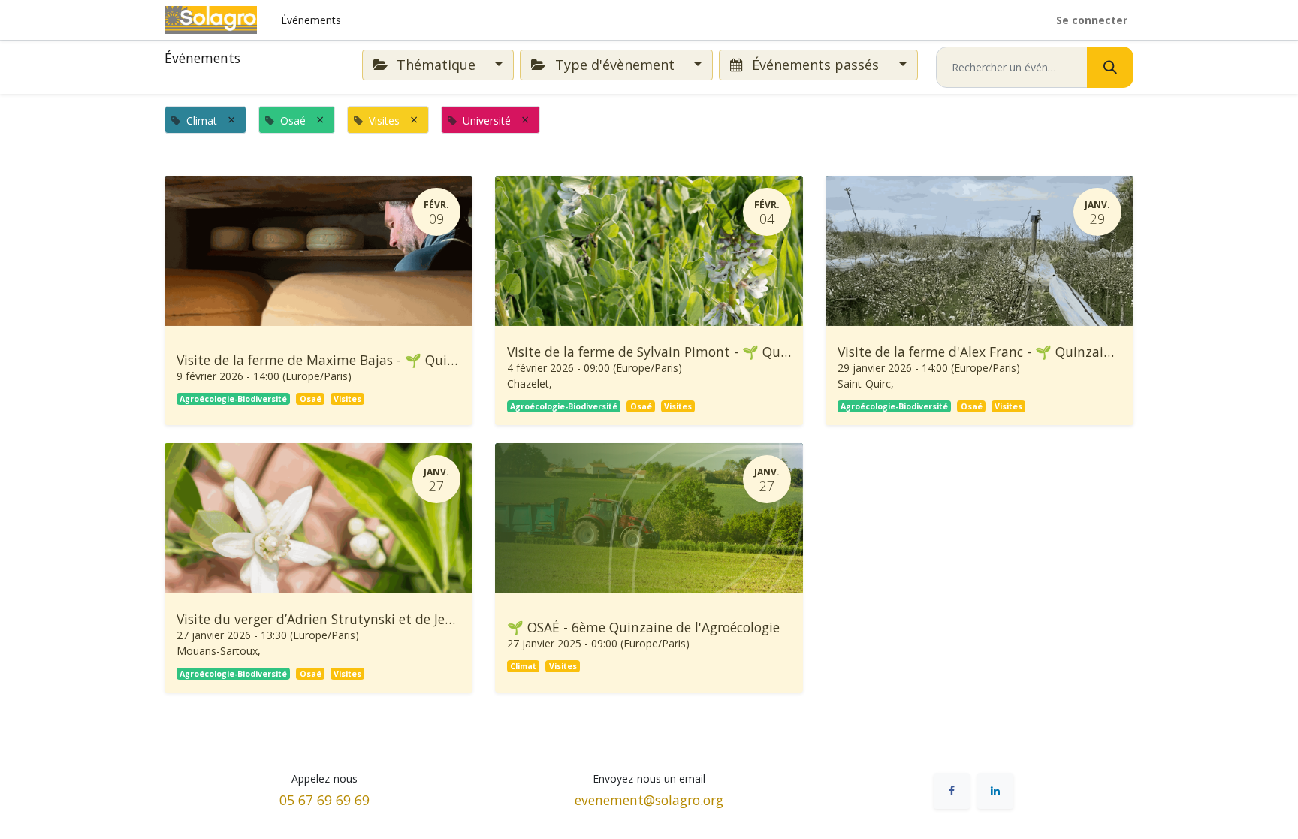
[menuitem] (311, 20)
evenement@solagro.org (649, 800)
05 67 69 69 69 (324, 800)
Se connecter (1091, 20)
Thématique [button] (436, 65)
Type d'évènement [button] (614, 65)
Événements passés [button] (815, 65)
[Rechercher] (1110, 67)
